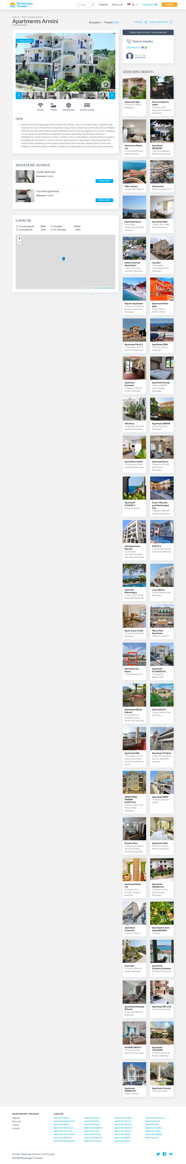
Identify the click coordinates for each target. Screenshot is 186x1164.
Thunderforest (97, 288)
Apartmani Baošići (123, 1124)
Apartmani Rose (91, 1121)
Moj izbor (148, 4)
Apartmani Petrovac (63, 1131)
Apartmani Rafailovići (64, 1127)
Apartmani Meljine (123, 1118)
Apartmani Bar (152, 1124)
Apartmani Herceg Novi (64, 1141)
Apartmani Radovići (124, 1127)
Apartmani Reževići (62, 1137)
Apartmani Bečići (61, 1124)
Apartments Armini (35, 17)
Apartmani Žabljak (153, 1134)
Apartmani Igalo (91, 1118)
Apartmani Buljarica (93, 1127)
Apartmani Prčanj (92, 1134)
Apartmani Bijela (122, 1134)
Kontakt (16, 1128)
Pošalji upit (104, 181)
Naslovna (16, 17)
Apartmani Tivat (91, 1131)
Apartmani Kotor (92, 1124)
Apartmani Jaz (151, 1137)
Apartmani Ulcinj (153, 1131)
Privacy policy (48, 1154)
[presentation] (19, 95)
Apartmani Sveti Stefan (64, 1134)
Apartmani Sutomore (155, 1118)
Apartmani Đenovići (93, 1137)
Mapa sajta (27, 1154)
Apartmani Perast (123, 1121)
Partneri (37, 1154)
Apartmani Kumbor (93, 1141)
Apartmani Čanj (152, 1121)
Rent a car (117, 4)
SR (133, 4)
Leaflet (87, 288)
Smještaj (103, 4)
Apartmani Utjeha (153, 1127)
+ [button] (19, 238)
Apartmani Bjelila (123, 1137)
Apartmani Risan (122, 1141)
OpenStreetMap (109, 288)
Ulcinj (24, 17)
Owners (15, 1125)
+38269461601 (133, 47)
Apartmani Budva (61, 1118)
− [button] (19, 242)
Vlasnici (169, 4)
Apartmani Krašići (123, 1131)
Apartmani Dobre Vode (64, 1121)
